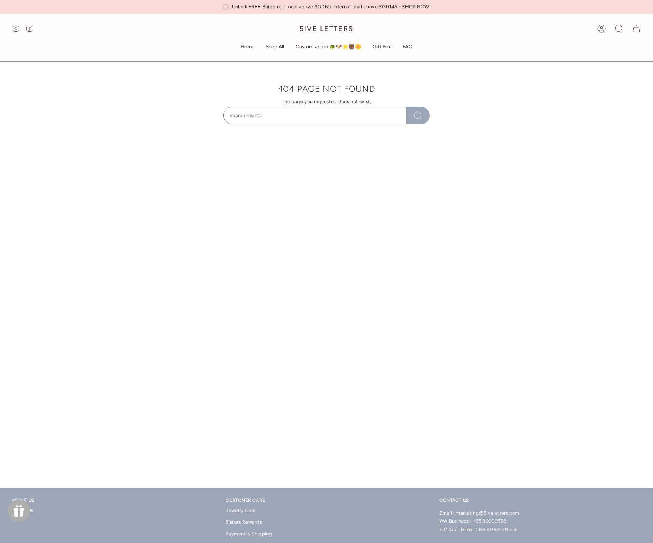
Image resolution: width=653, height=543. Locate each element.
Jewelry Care (240, 510)
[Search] (418, 115)
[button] (275, 47)
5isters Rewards (244, 522)
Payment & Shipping (249, 534)
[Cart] (636, 28)
